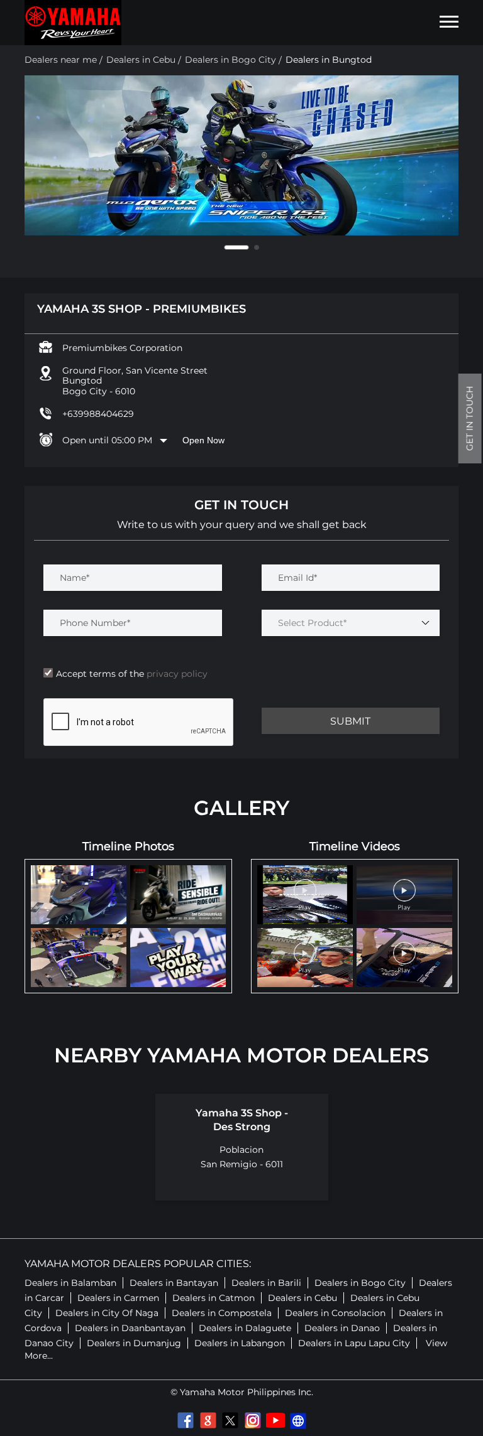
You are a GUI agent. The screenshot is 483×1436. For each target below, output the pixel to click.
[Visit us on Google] (207, 1420)
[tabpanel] (241, 155)
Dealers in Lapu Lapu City (354, 1343)
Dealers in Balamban (70, 1282)
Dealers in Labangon (239, 1343)
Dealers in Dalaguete (245, 1328)
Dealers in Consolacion (335, 1313)
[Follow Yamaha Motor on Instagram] (252, 1420)
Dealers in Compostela (222, 1313)
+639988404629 (98, 413)
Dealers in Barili (266, 1282)
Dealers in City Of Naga (106, 1313)
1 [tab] (226, 247)
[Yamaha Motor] (73, 22)
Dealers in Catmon (213, 1298)
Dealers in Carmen (118, 1298)
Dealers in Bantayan (174, 1282)
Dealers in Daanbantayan (130, 1328)
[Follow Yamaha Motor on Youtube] (275, 1420)
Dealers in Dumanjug (134, 1343)
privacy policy (176, 673)
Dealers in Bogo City (360, 1282)
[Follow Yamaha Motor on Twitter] (230, 1420)
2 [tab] (246, 247)
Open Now (203, 440)
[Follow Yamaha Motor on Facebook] (184, 1420)
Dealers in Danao (342, 1328)
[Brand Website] (298, 1420)
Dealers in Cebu (302, 1298)
